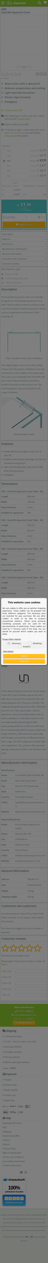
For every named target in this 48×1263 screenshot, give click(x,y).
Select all (24, 661)
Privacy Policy (8, 639)
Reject (24, 655)
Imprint (17, 639)
